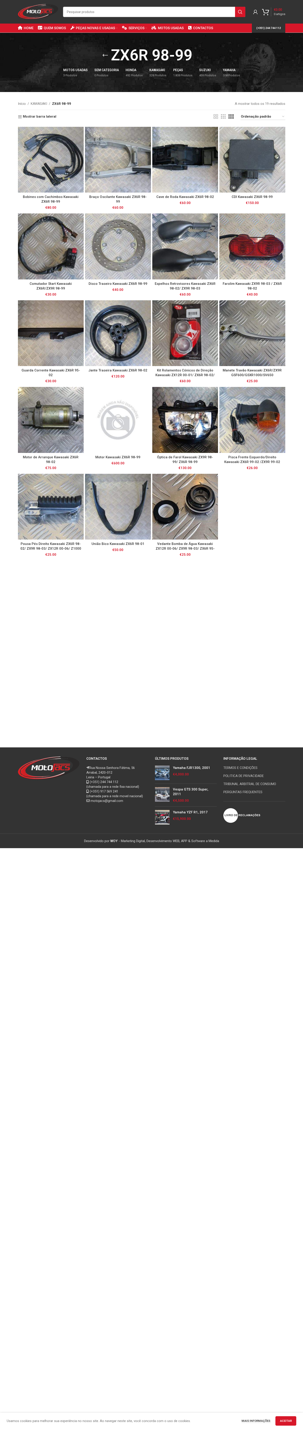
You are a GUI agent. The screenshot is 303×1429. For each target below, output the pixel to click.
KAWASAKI (39, 104)
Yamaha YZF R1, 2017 (190, 812)
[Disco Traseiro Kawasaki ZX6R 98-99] (118, 246)
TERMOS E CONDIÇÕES (240, 768)
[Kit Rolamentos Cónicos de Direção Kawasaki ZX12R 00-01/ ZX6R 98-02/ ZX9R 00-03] (185, 333)
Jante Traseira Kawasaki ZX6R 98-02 (117, 370)
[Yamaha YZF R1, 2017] (162, 817)
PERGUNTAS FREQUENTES (242, 792)
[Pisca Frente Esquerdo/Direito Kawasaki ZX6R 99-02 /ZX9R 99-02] (252, 420)
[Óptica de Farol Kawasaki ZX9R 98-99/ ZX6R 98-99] (185, 420)
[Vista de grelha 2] (216, 117)
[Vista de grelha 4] (231, 117)
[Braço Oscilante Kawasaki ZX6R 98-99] (118, 160)
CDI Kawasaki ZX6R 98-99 (252, 197)
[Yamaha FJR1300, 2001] (162, 773)
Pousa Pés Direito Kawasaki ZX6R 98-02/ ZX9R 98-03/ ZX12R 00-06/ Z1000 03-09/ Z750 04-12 (50, 548)
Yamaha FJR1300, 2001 (191, 768)
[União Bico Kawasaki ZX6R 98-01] (118, 507)
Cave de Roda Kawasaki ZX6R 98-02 (185, 197)
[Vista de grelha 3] (223, 117)
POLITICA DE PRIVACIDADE (243, 776)
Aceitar (286, 1420)
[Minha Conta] (255, 11)
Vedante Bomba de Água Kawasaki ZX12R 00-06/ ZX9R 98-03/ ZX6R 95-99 (185, 548)
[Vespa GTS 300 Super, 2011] (162, 795)
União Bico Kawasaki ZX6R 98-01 (118, 544)
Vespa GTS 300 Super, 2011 (190, 791)
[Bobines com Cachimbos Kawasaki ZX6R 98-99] (51, 160)
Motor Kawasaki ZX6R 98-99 (117, 457)
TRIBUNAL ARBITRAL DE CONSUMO (249, 784)
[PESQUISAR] (240, 12)
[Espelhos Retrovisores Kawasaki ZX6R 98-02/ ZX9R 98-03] (185, 246)
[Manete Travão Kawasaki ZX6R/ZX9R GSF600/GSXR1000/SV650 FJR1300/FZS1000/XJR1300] (252, 333)
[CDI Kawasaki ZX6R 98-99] (252, 160)
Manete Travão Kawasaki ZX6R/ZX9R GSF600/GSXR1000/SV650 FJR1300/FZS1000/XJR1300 (252, 375)
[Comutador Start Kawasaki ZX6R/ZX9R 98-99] (51, 246)
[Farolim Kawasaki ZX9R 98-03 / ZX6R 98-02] (252, 246)
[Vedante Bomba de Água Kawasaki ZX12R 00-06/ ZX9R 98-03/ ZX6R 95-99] (185, 507)
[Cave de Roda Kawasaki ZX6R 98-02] (185, 160)
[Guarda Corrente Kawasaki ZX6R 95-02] (51, 333)
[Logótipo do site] (38, 11)
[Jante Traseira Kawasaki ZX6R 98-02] (118, 333)
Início (22, 104)
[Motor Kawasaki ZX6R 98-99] (118, 420)
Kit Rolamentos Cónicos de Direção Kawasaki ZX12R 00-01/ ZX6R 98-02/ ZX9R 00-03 (185, 375)
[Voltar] (105, 55)
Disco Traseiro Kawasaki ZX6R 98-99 (118, 284)
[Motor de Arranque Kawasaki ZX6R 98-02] (51, 420)
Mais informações (256, 1420)
